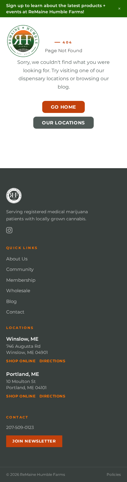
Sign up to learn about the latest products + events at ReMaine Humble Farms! (55, 9)
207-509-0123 (20, 427)
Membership (20, 280)
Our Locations (63, 123)
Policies (114, 474)
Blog (11, 301)
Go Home (63, 107)
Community (20, 269)
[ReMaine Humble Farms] (23, 41)
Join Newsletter (34, 440)
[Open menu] (115, 41)
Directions (52, 361)
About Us (16, 259)
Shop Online (21, 361)
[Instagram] (9, 230)
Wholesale (18, 290)
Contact (15, 312)
